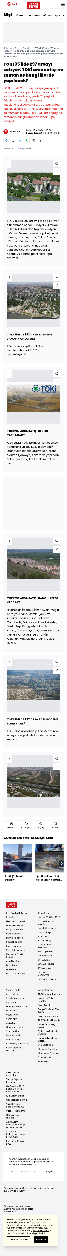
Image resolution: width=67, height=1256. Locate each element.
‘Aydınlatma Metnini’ (17, 1233)
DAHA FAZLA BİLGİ (19, 1239)
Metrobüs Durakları (47, 1049)
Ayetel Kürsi (12, 994)
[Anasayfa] (11, 905)
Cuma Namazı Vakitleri (46, 923)
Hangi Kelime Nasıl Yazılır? (47, 1039)
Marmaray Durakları (48, 1053)
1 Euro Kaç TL (12, 1039)
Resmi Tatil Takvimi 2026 (16, 1142)
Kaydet (50, 1171)
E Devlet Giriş (44, 940)
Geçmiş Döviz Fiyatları (13, 1116)
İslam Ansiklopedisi (48, 1016)
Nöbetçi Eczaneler (47, 928)
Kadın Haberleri (14, 946)
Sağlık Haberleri (14, 941)
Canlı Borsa (44, 913)
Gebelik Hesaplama (16, 1099)
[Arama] (4, 4)
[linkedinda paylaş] (20, 140)
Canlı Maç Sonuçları (17, 1043)
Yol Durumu (44, 959)
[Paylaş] (56, 163)
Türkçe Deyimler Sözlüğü (14, 1080)
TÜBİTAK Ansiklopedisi (49, 1020)
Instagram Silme (47, 979)
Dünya (47, 15)
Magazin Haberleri (15, 929)
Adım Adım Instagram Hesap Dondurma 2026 (15, 1124)
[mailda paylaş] (33, 140)
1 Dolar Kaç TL (13, 1035)
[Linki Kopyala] (40, 140)
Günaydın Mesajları (16, 1006)
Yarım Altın (11, 1018)
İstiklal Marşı (44, 932)
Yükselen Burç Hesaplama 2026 (15, 1105)
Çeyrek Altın (12, 1014)
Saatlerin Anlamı (15, 998)
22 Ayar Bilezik (13, 1031)
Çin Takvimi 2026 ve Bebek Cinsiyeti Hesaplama (16, 1089)
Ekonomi (34, 15)
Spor (57, 15)
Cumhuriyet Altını (15, 1027)
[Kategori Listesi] (63, 4)
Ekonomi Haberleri (15, 921)
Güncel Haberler (14, 925)
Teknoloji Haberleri (15, 950)
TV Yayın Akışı (45, 968)
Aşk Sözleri (11, 1002)
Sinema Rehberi (46, 963)
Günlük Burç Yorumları (44, 946)
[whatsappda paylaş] (27, 140)
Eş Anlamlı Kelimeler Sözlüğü (48, 1032)
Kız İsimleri (43, 1061)
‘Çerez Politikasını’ (40, 1230)
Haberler (7, 48)
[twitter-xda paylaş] (13, 140)
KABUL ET (41, 1239)
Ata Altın (10, 1022)
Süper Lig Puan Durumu (13, 1049)
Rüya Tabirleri (45, 1005)
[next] (62, 863)
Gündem (20, 15)
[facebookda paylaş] (6, 140)
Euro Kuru (11, 969)
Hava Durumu (45, 955)
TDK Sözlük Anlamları (49, 994)
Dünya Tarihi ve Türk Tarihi (48, 1010)
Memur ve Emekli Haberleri (14, 955)
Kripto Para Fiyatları (16, 973)
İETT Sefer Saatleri (15, 1095)
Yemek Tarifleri (13, 990)
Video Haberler (45, 990)
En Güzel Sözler (45, 1044)
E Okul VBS (43, 936)
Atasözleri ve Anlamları (12, 1074)
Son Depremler (45, 951)
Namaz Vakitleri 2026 (49, 917)
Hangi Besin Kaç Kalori (46, 1026)
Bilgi (7, 14)
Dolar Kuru (11, 965)
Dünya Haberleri (14, 937)
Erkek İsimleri (44, 1057)
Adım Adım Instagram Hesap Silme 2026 (15, 1134)
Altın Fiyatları (12, 961)
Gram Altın (11, 1010)
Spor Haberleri (13, 933)
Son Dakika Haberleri (16, 913)
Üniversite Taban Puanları (46, 999)
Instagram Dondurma (43, 973)
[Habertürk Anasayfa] (33, 4)
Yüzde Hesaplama (16, 1110)
